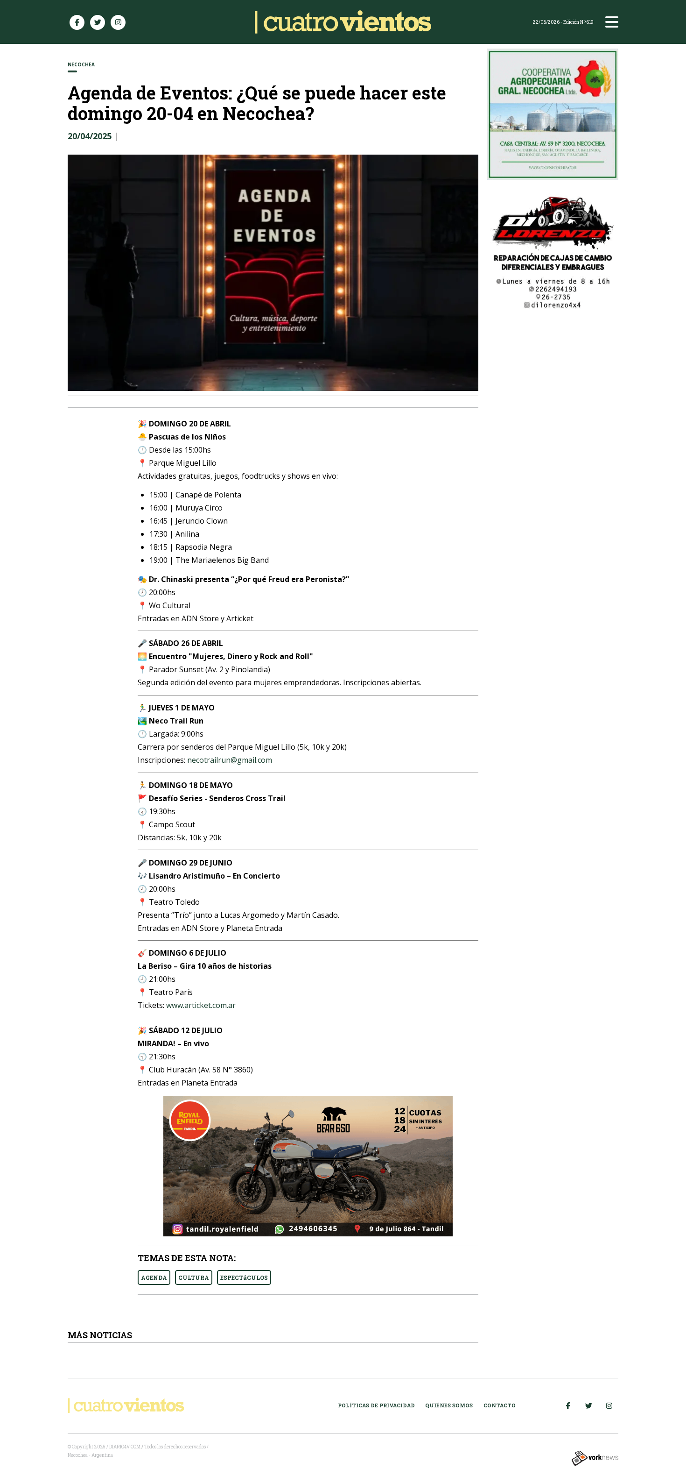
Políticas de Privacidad (376, 1405)
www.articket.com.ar (201, 1005)
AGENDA (154, 1277)
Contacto (499, 1405)
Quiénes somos (449, 1405)
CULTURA (193, 1277)
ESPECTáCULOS (244, 1277)
